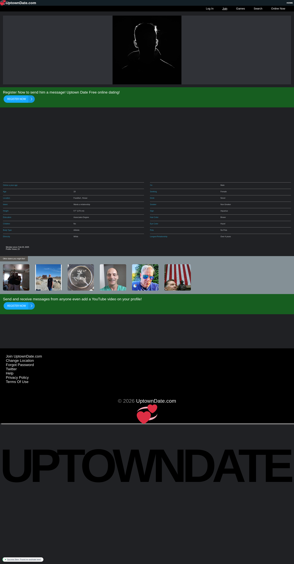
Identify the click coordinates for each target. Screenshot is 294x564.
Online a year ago (10, 185)
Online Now (278, 8)
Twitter (11, 369)
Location (6, 198)
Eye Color (154, 224)
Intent (5, 204)
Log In (209, 8)
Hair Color (154, 217)
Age (4, 192)
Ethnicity (6, 237)
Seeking (153, 192)
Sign (152, 211)
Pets (152, 230)
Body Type (7, 230)
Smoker (153, 204)
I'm (151, 185)
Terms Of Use (17, 382)
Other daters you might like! (14, 259)
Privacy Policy (17, 377)
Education (7, 217)
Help (9, 373)
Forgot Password (20, 365)
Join (224, 8)
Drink (152, 198)
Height (5, 211)
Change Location (20, 360)
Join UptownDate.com (24, 356)
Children (6, 224)
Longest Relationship (158, 237)
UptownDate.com (156, 401)
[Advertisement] (147, 128)
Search (258, 8)
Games (240, 8)
